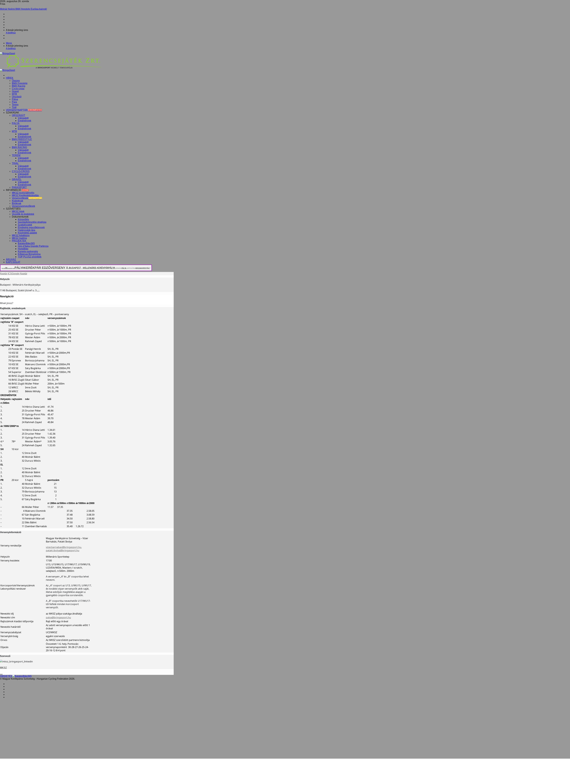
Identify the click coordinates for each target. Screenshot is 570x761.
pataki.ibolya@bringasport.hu (62, 550)
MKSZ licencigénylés (23, 192)
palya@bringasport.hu (58, 617)
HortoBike (23, 248)
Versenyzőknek (27, 198)
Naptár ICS (6, 273)
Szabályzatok (25, 224)
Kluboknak (17, 200)
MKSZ (3, 667)
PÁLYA (15, 123)
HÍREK (9, 78)
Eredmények (24, 120)
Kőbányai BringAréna (29, 254)
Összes (16, 80)
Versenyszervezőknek (23, 206)
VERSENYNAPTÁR (24, 110)
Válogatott (23, 118)
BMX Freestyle (19, 83)
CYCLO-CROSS (21, 171)
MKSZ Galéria (19, 238)
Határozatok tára (26, 230)
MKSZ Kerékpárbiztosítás (25, 195)
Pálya (15, 99)
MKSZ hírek (18, 211)
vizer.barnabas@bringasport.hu (63, 547)
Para (14, 102)
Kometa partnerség (28, 251)
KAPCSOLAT (13, 262)
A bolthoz (11, 32)
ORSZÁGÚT (18, 115)
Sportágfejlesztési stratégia (32, 222)
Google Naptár (19, 273)
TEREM (16, 155)
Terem (15, 104)
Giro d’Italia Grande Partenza (33, 246)
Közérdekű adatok (27, 232)
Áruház (11, 259)
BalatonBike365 (26, 243)
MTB (14, 94)
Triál (14, 107)
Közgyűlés (23, 219)
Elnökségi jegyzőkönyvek (31, 227)
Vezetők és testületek (23, 214)
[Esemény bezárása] (1, 674)
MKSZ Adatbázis (21, 235)
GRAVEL (17, 179)
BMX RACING (19, 147)
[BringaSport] (7, 53)
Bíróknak (16, 203)
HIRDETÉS (6, 676)
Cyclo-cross (18, 88)
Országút (16, 96)
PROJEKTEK (19, 240)
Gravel (15, 91)
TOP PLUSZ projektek (29, 256)
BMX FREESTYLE (22, 139)
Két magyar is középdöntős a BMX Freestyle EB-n (26, 9)
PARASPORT (19, 187)
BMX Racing (18, 86)
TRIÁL (15, 163)
